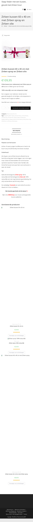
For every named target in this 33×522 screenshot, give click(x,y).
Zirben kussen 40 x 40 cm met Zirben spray (16, 474)
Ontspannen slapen (12, 117)
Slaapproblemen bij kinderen (16, 119)
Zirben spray (16, 341)
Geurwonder (18, 115)
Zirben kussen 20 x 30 (16, 324)
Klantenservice (10, 509)
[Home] (2, 26)
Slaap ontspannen (21, 117)
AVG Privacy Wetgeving (11, 511)
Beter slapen (12, 115)
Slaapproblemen (5, 119)
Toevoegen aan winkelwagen (20, 108)
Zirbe (24, 119)
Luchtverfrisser (24, 115)
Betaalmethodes (12, 512)
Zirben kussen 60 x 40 (11, 114)
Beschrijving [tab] (16, 130)
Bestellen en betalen (21, 511)
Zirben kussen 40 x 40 (16, 472)
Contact (25, 514)
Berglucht (6, 115)
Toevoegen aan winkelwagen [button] (16, 335)
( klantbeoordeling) (11, 76)
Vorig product (7, 35)
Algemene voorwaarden (20, 509)
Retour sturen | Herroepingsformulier (14, 514)
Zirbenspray (14, 121)
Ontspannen (4, 117)
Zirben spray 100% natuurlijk (16, 343)
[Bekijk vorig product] (3, 35)
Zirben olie (28, 119)
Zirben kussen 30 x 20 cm (16, 326)
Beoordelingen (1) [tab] (16, 134)
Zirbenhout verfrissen (6, 121)
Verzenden (20, 512)
